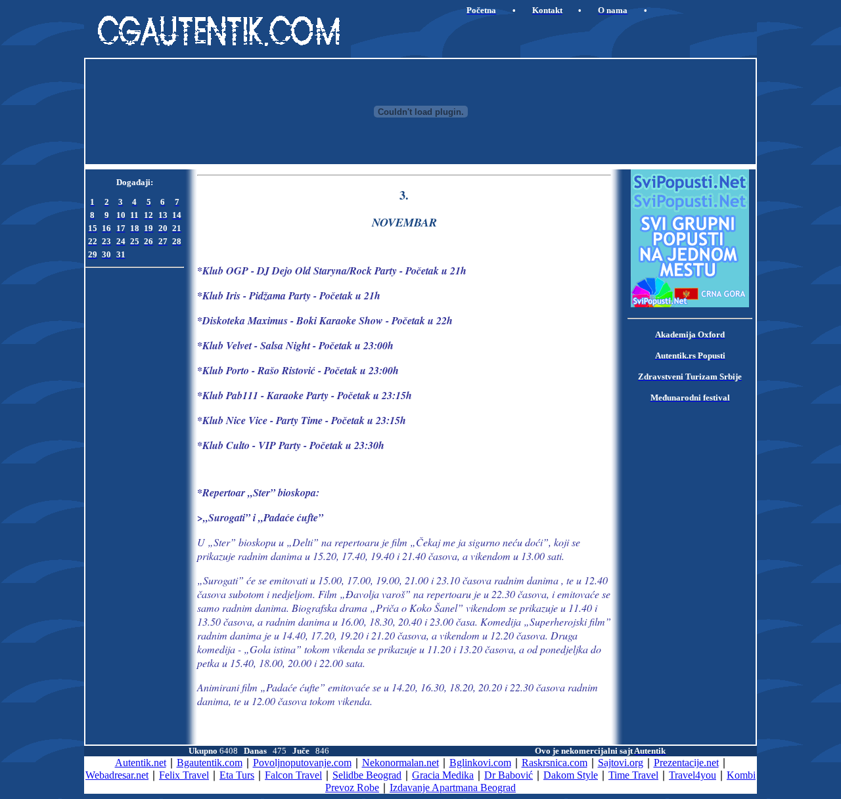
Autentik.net (140, 762)
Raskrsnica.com (554, 762)
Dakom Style (570, 775)
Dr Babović (508, 775)
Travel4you (692, 775)
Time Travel (633, 775)
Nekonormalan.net (400, 762)
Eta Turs (236, 775)
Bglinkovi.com (480, 762)
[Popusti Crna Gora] (690, 303)
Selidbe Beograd (366, 775)
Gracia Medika (443, 775)
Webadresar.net (116, 775)
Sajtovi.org (620, 762)
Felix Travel (184, 775)
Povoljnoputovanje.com (302, 762)
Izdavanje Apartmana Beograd (453, 787)
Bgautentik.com (209, 762)
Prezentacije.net (686, 762)
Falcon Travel (293, 775)
